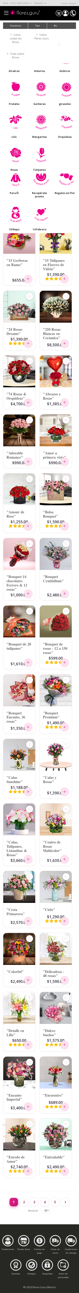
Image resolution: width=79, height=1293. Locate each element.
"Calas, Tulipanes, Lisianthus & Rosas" (16, 848)
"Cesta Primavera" (15, 911)
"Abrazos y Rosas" (52, 395)
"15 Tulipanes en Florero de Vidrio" (54, 264)
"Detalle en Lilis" (15, 1032)
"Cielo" (49, 909)
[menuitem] (56, 25)
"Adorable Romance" (14, 454)
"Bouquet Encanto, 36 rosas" (15, 717)
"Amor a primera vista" (54, 454)
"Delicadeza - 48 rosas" (53, 973)
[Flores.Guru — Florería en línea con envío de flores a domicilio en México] (25, 12)
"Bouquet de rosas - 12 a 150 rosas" (55, 648)
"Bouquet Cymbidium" (53, 578)
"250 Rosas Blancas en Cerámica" (52, 333)
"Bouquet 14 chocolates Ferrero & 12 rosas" (16, 583)
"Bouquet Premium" (51, 714)
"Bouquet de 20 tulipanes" (18, 646)
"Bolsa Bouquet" (50, 513)
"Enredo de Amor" (15, 1158)
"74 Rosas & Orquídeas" (16, 395)
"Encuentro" (53, 1095)
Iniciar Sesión (69, 3)
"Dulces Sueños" (49, 1032)
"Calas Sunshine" (14, 779)
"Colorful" (15, 971)
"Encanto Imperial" (14, 1097)
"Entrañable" (54, 1156)
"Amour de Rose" (15, 513)
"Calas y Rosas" (50, 779)
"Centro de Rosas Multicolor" (52, 846)
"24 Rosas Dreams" (14, 331)
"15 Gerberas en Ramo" (17, 262)
